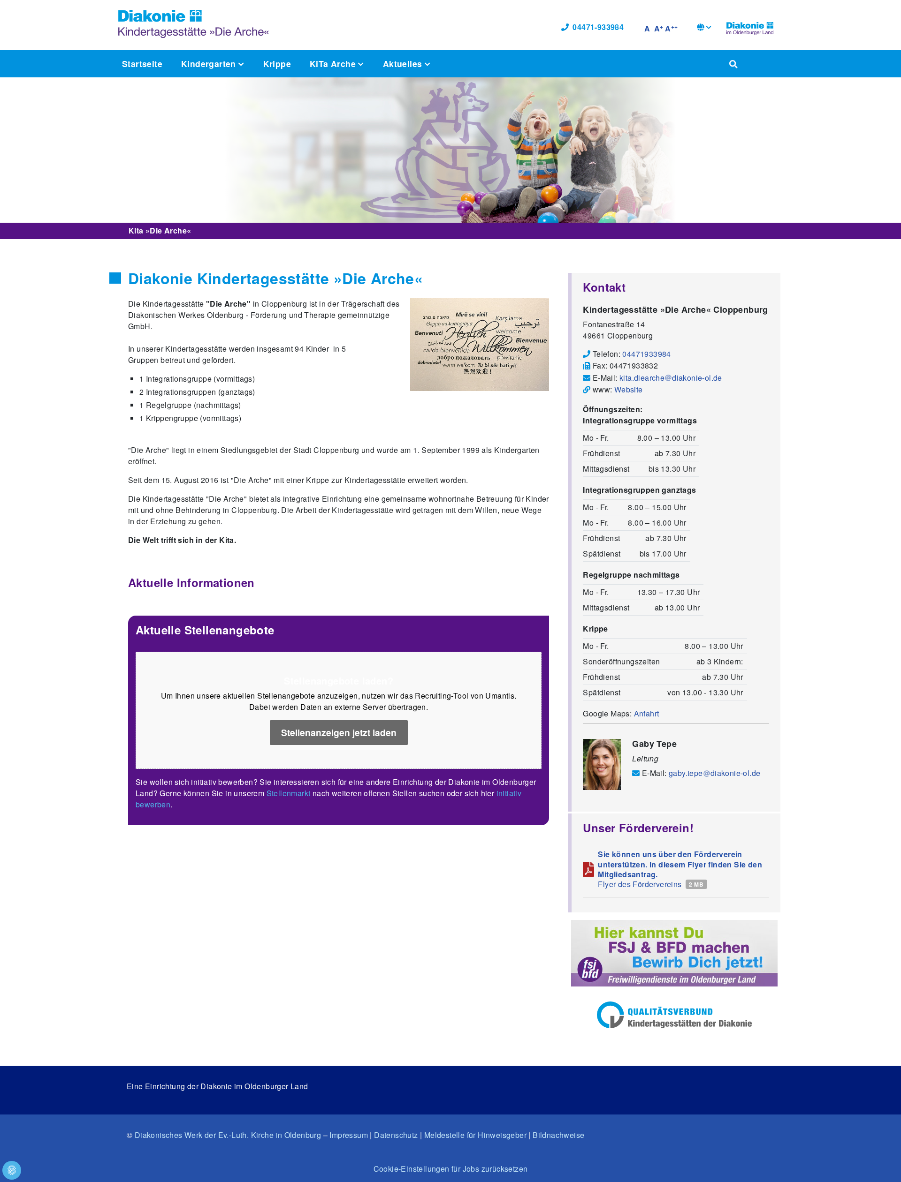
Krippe (277, 63)
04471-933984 (598, 27)
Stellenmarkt (289, 793)
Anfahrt (646, 713)
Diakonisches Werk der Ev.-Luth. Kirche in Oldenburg (228, 1134)
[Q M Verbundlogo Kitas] (674, 1014)
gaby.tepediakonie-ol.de (714, 773)
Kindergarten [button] (209, 63)
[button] (704, 28)
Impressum (348, 1134)
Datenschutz (396, 1134)
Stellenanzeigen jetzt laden (339, 732)
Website (628, 389)
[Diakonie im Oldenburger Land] (749, 27)
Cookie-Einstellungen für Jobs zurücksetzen (451, 1168)
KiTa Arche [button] (334, 63)
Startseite (142, 63)
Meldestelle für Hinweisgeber (475, 1134)
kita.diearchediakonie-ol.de (670, 377)
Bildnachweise (558, 1134)
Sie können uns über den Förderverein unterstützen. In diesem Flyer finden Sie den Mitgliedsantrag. (680, 864)
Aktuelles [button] (404, 63)
